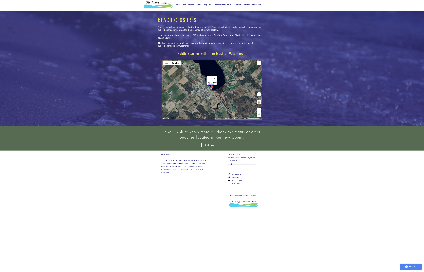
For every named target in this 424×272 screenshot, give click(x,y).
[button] (184, 4)
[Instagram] (229, 177)
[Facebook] (229, 174)
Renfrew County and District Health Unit (210, 27)
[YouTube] (229, 180)
